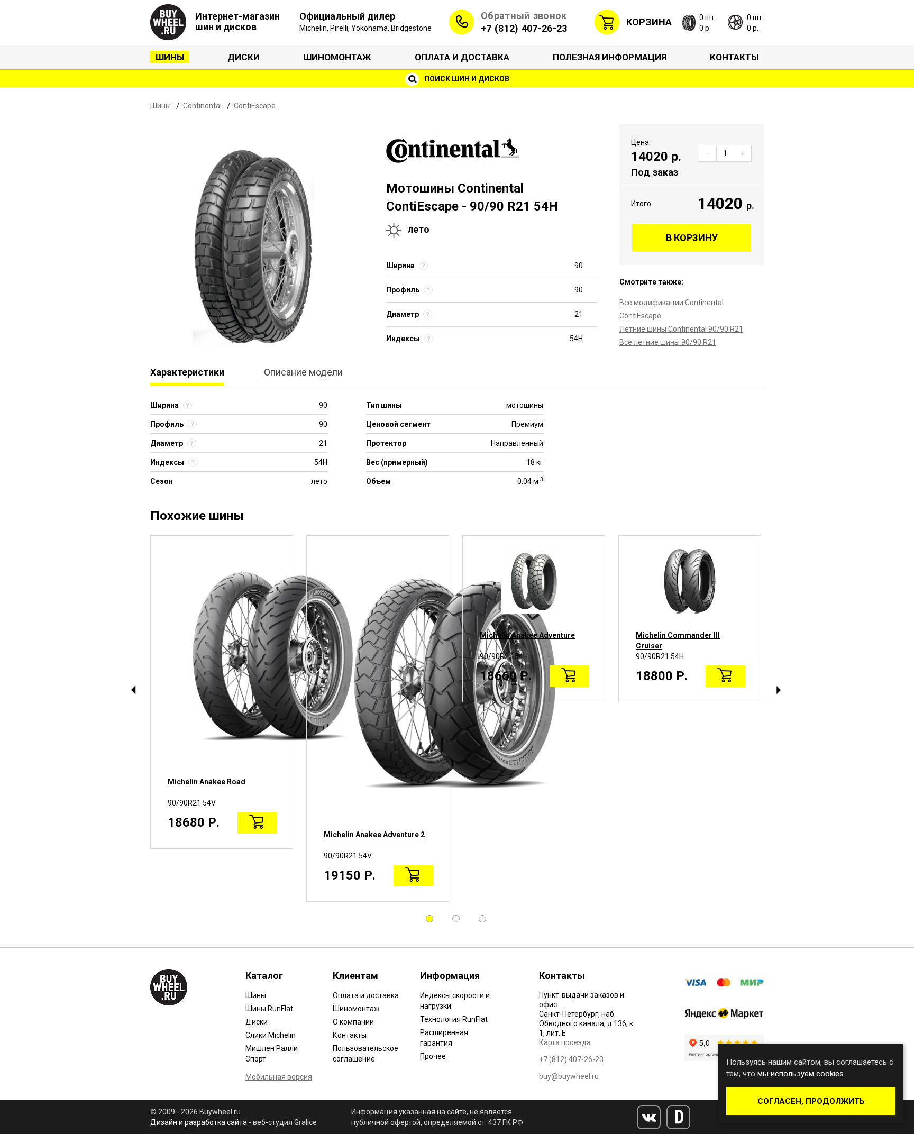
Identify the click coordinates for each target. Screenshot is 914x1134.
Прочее (433, 1056)
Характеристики (187, 372)
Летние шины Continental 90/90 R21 (681, 329)
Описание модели (303, 372)
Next (778, 690)
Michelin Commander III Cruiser (678, 640)
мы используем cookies (800, 1073)
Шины (170, 57)
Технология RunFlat (454, 1019)
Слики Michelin (270, 1035)
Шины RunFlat (269, 1008)
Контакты (734, 57)
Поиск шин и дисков (466, 79)
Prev (133, 690)
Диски (243, 57)
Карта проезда (565, 1042)
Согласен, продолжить (811, 1101)
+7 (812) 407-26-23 (524, 28)
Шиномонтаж (337, 57)
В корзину (692, 237)
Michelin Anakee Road (206, 782)
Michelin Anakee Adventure (527, 635)
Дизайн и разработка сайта (198, 1122)
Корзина (649, 22)
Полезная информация (609, 57)
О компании (353, 1022)
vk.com (649, 1117)
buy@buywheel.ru (569, 1076)
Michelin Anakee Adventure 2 (374, 834)
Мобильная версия (278, 1077)
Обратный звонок (524, 15)
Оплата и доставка (462, 57)
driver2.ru (678, 1117)
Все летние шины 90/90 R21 (667, 342)
